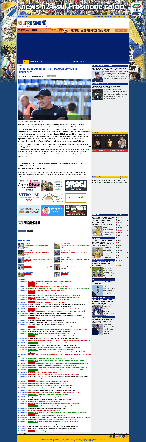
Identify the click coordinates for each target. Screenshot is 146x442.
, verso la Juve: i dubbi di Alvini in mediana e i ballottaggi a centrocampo (54, 392)
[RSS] (126, 436)
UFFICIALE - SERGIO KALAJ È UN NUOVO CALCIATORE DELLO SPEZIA (103, 263)
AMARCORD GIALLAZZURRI (101, 297)
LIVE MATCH (96, 215)
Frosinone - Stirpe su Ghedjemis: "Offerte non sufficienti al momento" (55, 370)
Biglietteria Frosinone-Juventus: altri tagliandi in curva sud (46, 325)
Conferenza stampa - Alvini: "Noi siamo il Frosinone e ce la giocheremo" (50, 306)
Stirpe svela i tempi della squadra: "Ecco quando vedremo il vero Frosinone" (51, 322)
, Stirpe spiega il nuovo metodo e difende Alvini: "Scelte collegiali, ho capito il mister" (58, 363)
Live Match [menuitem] (55, 62)
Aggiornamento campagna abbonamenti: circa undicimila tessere (48, 331)
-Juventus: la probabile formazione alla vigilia (46, 284)
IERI (126, 176)
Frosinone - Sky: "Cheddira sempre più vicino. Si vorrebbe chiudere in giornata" (58, 412)
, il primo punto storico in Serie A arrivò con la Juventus (49, 381)
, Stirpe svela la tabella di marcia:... (74, 252)
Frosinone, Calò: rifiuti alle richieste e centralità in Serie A (51, 334)
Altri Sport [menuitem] (83, 62)
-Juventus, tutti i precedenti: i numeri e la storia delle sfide (50, 327)
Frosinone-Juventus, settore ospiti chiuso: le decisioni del (110, 179)
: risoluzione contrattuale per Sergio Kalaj (44, 293)
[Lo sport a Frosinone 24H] (31, 22)
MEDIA (94, 279)
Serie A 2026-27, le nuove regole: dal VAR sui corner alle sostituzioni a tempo (51, 390)
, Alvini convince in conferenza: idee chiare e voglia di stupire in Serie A (54, 297)
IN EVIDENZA (96, 84)
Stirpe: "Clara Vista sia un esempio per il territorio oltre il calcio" (47, 300)
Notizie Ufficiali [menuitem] (73, 62)
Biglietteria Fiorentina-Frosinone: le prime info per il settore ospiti (48, 424)
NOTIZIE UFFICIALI (98, 259)
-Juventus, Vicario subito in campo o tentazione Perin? (49, 383)
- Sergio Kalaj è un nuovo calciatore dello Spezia (46, 291)
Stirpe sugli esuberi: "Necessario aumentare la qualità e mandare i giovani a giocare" (54, 315)
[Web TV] (120, 436)
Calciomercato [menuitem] (45, 62)
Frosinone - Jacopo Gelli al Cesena (44, 401)
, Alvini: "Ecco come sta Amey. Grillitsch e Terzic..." (48, 302)
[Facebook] (110, 436)
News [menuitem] (26, 62)
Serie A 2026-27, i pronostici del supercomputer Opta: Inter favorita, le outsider (52, 428)
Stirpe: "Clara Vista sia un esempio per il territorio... (75, 259)
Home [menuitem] (20, 62)
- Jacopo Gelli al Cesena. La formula (43, 372)
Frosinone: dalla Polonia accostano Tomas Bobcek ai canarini (52, 419)
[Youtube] (117, 436)
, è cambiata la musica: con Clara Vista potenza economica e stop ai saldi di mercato (58, 329)
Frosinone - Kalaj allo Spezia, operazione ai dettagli (49, 343)
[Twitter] (114, 436)
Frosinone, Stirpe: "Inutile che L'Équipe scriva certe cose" (51, 349)
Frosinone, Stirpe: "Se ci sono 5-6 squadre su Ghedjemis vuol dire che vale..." (57, 361)
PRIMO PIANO (96, 66)
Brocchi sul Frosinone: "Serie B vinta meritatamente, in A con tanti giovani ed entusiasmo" (55, 304)
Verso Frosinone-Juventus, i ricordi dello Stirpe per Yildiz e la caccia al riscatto (52, 388)
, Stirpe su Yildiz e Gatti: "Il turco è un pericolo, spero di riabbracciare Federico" (56, 311)
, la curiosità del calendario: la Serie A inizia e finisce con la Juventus (53, 309)
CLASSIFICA (120, 215)
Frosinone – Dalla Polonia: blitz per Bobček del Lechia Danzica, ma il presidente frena (59, 288)
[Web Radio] (123, 436)
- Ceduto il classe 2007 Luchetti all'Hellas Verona (47, 415)
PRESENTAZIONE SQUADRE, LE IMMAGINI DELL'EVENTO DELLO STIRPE (107, 87)
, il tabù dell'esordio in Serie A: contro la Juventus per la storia (51, 385)
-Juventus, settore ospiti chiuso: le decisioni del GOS (48, 286)
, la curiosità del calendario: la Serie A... (39, 274)
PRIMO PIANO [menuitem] (34, 62)
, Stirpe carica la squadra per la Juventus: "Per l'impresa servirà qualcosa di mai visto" (58, 340)
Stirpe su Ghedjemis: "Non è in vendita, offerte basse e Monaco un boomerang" (52, 345)
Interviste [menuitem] (64, 62)
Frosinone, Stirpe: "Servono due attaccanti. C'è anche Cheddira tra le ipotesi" (57, 367)
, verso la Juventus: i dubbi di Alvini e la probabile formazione (51, 336)
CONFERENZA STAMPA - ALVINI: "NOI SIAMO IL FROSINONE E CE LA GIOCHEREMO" (109, 69)
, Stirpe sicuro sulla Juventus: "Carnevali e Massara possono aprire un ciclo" (55, 318)
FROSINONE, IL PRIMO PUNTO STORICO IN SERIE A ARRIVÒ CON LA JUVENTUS (103, 301)
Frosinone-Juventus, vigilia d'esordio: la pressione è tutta (110, 182)
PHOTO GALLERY (97, 317)
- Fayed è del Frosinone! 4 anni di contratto (45, 410)
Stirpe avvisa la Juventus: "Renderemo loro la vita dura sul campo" (48, 313)
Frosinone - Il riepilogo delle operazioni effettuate (48, 394)
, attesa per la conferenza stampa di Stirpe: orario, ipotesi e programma (54, 403)
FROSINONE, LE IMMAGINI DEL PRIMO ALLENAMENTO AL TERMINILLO (103, 321)
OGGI (121, 176)
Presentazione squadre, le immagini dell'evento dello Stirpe (46, 320)
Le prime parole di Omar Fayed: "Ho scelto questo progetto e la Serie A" (50, 399)
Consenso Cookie (114, 433)
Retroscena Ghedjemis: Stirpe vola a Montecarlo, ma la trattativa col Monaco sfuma (53, 338)
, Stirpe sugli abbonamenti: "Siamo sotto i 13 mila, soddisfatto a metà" (53, 365)
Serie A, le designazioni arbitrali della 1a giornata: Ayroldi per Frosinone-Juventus (53, 426)
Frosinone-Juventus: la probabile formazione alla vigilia (110, 180)
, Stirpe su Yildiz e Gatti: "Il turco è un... (75, 274)
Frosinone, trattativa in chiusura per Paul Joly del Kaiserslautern (53, 422)
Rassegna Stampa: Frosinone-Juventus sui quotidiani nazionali (47, 397)
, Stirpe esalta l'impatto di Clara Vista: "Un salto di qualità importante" (53, 347)
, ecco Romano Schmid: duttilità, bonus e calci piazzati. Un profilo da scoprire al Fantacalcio (60, 354)
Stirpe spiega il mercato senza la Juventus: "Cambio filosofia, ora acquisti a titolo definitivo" (56, 352)
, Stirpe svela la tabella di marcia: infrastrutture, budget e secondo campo (54, 295)
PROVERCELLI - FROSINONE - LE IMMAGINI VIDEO (103, 282)
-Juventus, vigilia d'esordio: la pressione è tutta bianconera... (50, 281)
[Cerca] (127, 16)
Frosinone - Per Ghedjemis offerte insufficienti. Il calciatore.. (52, 358)
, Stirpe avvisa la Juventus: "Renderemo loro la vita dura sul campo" (53, 374)
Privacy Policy (124, 433)
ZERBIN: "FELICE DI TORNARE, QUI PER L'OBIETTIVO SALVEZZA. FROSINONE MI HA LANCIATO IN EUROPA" (103, 243)
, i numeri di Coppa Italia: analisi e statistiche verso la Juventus (51, 431)
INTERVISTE (96, 238)
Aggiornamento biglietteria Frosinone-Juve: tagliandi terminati (47, 408)
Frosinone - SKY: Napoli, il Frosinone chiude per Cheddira (51, 406)
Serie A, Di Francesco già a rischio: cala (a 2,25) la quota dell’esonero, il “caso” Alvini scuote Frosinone (59, 417)
